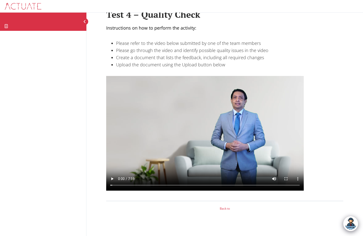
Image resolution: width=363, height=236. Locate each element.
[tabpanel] (224, 110)
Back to (225, 208)
